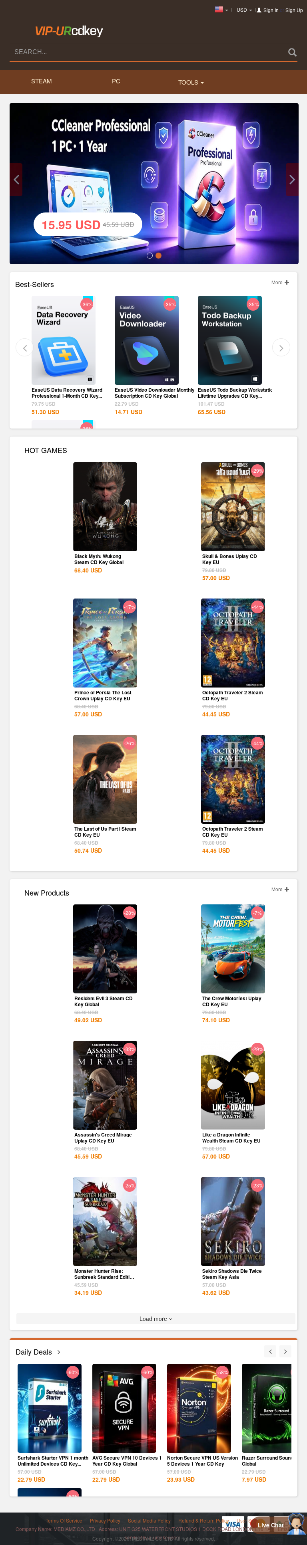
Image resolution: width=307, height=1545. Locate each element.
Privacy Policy (105, 1520)
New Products (46, 891)
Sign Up (294, 9)
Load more (154, 1318)
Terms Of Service (64, 1520)
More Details (64, 378)
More (277, 282)
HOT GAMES (45, 449)
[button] (16, 179)
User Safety (249, 1520)
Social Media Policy (149, 1520)
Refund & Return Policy (203, 1520)
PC (116, 81)
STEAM (41, 81)
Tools (189, 82)
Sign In (271, 9)
